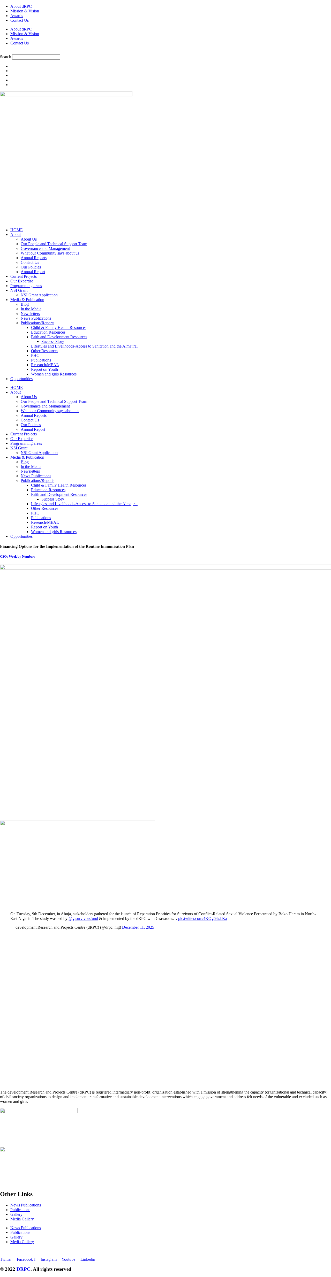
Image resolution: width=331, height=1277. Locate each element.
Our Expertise (21, 281)
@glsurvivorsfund (83, 918)
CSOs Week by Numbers (17, 556)
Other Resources (44, 351)
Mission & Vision (24, 11)
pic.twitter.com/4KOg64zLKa (202, 918)
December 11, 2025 (138, 927)
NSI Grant (18, 290)
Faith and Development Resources (59, 337)
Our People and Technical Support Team (54, 244)
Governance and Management (45, 248)
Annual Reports (34, 258)
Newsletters (30, 313)
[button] (165, 52)
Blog (25, 304)
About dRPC (21, 6)
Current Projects (23, 276)
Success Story (52, 341)
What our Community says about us (50, 253)
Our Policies (31, 267)
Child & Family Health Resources (58, 327)
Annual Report (33, 272)
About (15, 234)
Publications (41, 360)
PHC (35, 355)
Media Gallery (22, 1219)
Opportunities (21, 378)
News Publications (36, 318)
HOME (16, 230)
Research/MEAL (45, 365)
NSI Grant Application (39, 295)
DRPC (24, 1269)
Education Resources (48, 332)
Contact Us (19, 20)
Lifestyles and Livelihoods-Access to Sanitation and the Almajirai (84, 346)
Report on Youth (44, 369)
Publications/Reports (37, 323)
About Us (29, 239)
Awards (16, 15)
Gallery (16, 1214)
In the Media (31, 309)
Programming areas (26, 285)
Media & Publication (27, 299)
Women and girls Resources (54, 374)
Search (5, 57)
